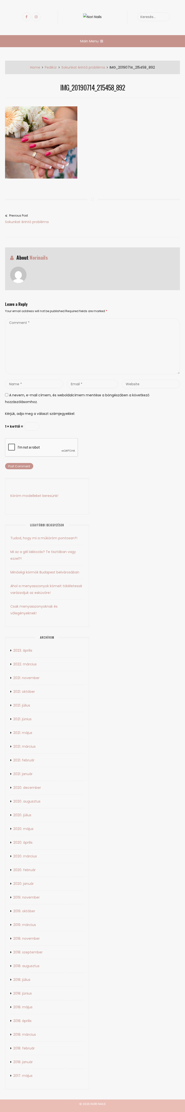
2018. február (24, 1048)
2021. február (23, 760)
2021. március (24, 746)
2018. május (23, 1007)
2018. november (26, 938)
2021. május (22, 732)
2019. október (24, 911)
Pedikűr (51, 67)
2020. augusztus (26, 801)
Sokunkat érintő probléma (83, 67)
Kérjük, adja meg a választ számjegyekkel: (40, 413)
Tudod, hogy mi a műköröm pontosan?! (43, 538)
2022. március (25, 664)
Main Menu (89, 41)
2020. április (23, 842)
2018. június (22, 993)
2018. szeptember (28, 952)
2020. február (24, 870)
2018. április (22, 1020)
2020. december (27, 787)
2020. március (25, 856)
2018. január (23, 1062)
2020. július (22, 815)
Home (35, 67)
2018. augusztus (26, 966)
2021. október (24, 691)
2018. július (21, 979)
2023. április (22, 650)
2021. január (23, 773)
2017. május (23, 1075)
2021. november (26, 677)
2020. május (23, 828)
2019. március (24, 924)
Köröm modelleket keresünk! (34, 495)
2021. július (21, 705)
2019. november (26, 897)
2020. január (23, 883)
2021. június (22, 719)
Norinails (39, 257)
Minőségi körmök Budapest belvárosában (44, 572)
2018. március (24, 1034)
